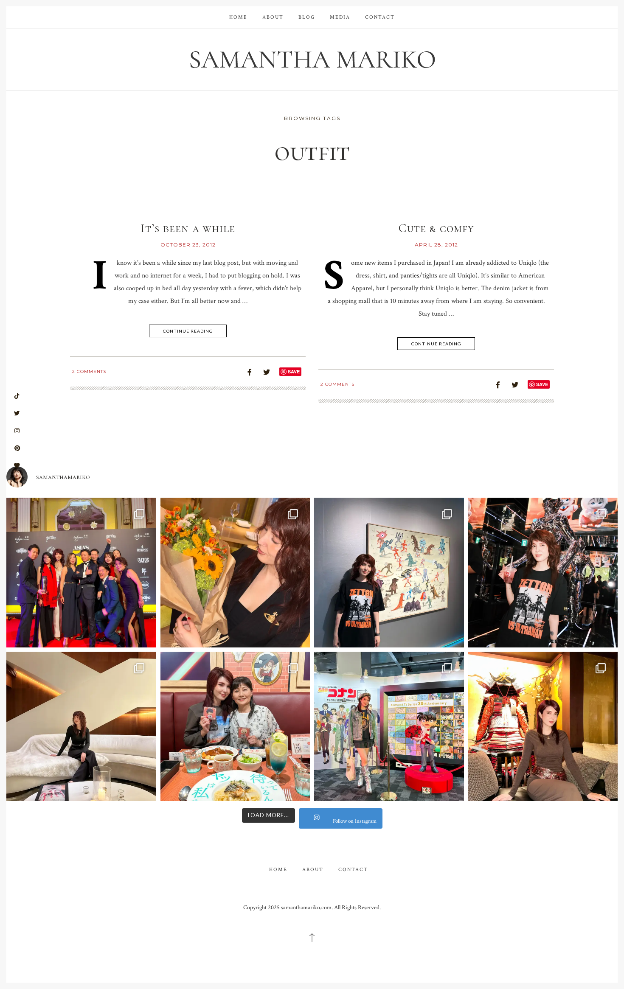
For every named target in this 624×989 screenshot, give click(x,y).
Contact (380, 17)
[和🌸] (543, 726)
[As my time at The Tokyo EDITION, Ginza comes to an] (81, 726)
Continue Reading (188, 330)
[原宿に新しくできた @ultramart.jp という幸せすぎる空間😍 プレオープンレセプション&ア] (543, 572)
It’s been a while (188, 228)
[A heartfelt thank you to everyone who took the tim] (235, 572)
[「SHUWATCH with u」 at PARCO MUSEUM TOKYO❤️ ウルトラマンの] (389, 572)
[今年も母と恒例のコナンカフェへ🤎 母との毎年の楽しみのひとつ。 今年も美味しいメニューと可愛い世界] (235, 726)
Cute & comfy (436, 228)
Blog (306, 17)
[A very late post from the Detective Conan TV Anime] (389, 726)
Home (238, 17)
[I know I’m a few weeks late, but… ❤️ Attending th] (81, 572)
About (273, 17)
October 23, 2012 (188, 244)
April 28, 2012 (436, 244)
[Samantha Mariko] (312, 58)
